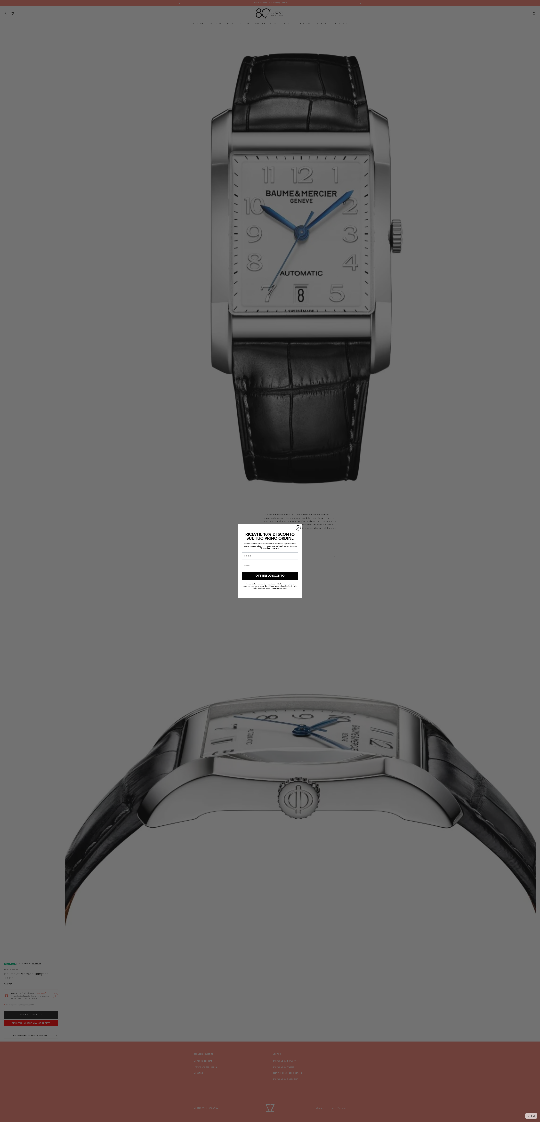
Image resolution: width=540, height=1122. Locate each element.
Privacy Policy (287, 584)
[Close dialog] (298, 527)
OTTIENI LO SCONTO (270, 576)
